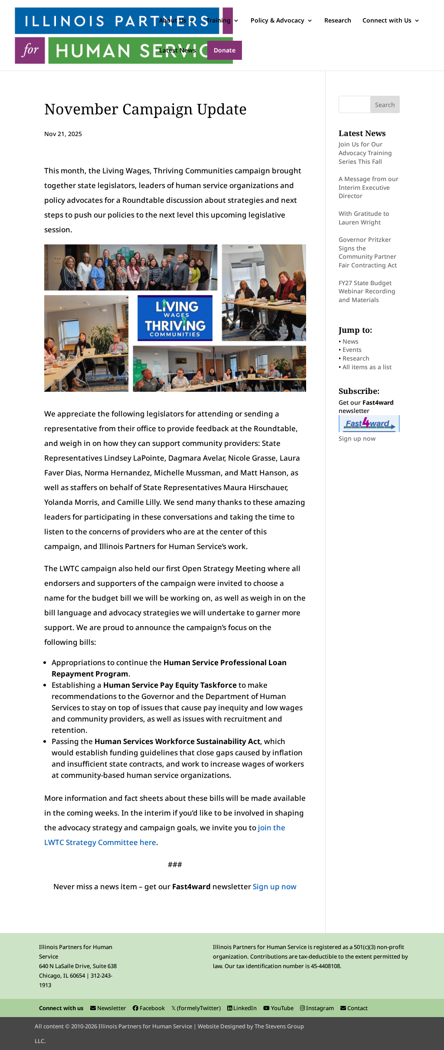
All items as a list (367, 367)
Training (218, 20)
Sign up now (275, 886)
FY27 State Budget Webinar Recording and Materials (367, 291)
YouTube (282, 1008)
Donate (224, 50)
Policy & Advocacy (277, 20)
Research (337, 20)
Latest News (177, 50)
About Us (172, 20)
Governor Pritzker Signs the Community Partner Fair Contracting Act (368, 252)
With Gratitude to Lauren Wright (364, 217)
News (351, 341)
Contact (357, 1008)
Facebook (151, 1008)
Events (352, 349)
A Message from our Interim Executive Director (368, 187)
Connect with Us (386, 20)
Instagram (319, 1008)
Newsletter (111, 1008)
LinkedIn (244, 1008)
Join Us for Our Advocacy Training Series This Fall (365, 152)
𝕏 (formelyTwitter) (196, 1008)
